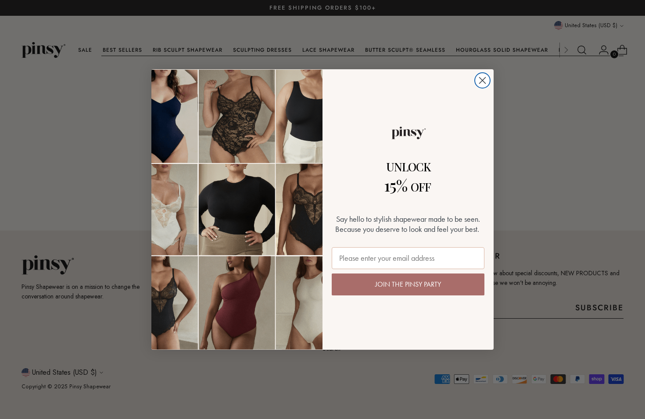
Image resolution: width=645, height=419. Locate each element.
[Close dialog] (482, 80)
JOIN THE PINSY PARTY (408, 284)
